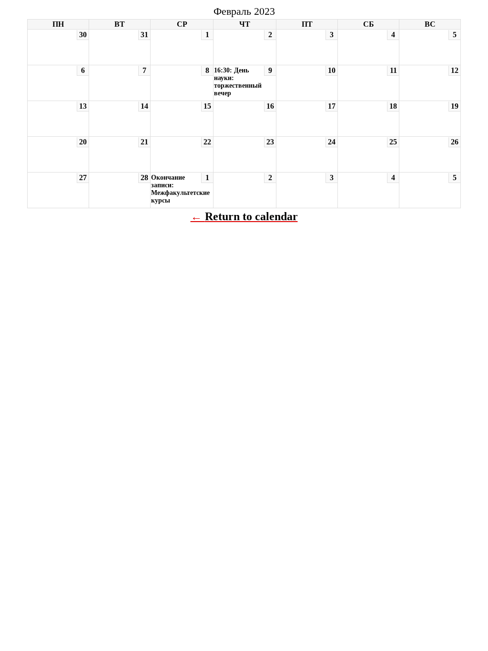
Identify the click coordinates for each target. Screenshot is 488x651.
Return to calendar (251, 216)
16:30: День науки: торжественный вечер (238, 82)
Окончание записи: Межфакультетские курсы (180, 189)
